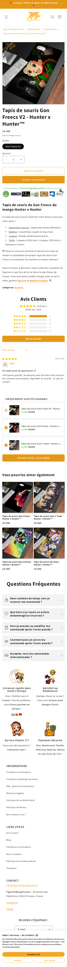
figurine (21, 280)
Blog (8, 839)
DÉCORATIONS (34, 29)
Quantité (6, 153)
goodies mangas (39, 280)
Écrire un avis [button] (33, 338)
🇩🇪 (20, 714)
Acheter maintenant (33, 179)
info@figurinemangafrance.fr (22, 885)
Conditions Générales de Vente (22, 779)
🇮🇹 (13, 714)
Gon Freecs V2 (13, 146)
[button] (6, 17)
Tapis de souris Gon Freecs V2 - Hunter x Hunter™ (24, 33)
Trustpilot (11, 868)
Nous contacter (14, 854)
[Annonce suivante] (61, 4)
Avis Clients (12, 832)
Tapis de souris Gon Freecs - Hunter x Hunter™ (41, 426)
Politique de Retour (16, 807)
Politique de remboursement (21, 861)
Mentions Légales (15, 793)
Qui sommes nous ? (16, 814)
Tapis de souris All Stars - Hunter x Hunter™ (47, 563)
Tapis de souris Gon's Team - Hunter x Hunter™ (41, 443)
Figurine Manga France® (13, 29)
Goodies (19, 287)
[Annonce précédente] (5, 4)
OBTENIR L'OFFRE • (33, 458)
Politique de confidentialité (20, 800)
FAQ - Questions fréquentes (20, 786)
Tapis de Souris (50, 29)
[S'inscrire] (49, 929)
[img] (9, 358)
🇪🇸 (16, 714)
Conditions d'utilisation (18, 772)
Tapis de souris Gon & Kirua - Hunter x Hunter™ (17, 563)
